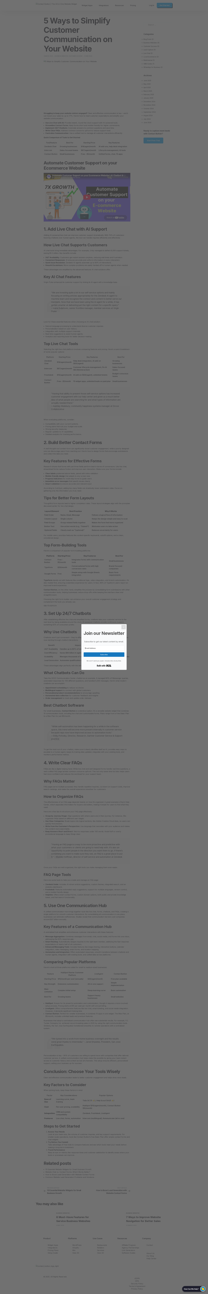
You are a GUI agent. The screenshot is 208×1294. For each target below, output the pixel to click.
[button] (194, 1289)
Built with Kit (104, 666)
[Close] (123, 627)
